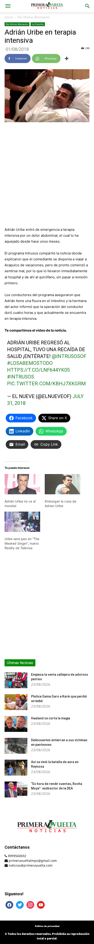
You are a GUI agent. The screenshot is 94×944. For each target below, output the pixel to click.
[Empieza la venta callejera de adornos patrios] (16, 680)
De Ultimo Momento (33, 17)
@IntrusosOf (69, 356)
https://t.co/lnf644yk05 (38, 370)
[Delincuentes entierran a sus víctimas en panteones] (16, 746)
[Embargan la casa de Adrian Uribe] (62, 484)
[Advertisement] (47, 175)
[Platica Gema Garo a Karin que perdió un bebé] (16, 702)
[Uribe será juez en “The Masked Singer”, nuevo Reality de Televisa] (22, 522)
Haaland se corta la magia (50, 718)
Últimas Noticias (20, 663)
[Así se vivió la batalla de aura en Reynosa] (16, 768)
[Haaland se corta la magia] (16, 724)
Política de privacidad (47, 926)
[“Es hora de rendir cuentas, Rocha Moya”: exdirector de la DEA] (16, 789)
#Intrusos (20, 377)
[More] (66, 58)
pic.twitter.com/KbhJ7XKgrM (46, 383)
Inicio (9, 17)
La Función (38, 24)
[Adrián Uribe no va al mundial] (22, 484)
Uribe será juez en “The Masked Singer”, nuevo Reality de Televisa (22, 543)
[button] (7, 6)
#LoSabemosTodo (30, 363)
